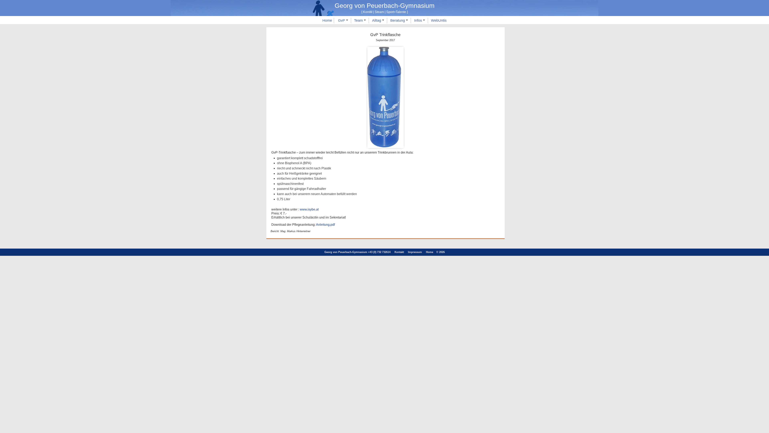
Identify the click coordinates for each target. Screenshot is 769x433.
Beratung (398, 20)
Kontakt (399, 252)
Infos (418, 20)
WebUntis (439, 20)
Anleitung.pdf (325, 224)
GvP (342, 20)
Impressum (415, 252)
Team (359, 20)
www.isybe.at (309, 209)
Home (327, 20)
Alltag (377, 20)
